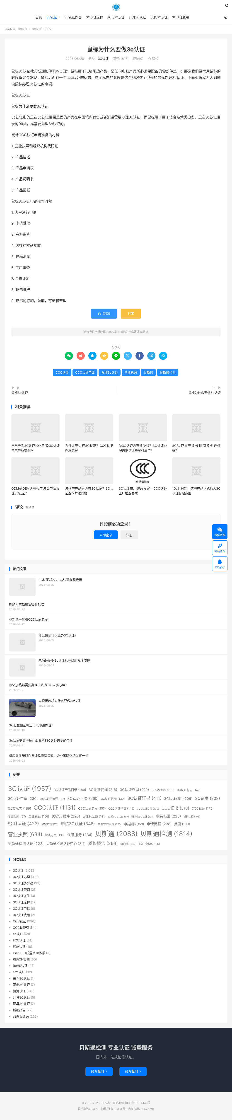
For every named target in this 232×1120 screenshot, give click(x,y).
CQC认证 (203, 808)
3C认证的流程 (52, 799)
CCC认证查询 (22, 927)
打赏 (131, 313)
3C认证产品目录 (70, 790)
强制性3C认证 (142, 816)
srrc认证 (19, 972)
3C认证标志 (189, 790)
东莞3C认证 (21, 978)
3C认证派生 (21, 896)
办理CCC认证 (118, 816)
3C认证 (116, 7)
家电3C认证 (115, 17)
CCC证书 (175, 808)
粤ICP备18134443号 (137, 1103)
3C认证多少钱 (23, 883)
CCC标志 (19, 808)
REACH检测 (21, 959)
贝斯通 (148, 372)
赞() (154, 58)
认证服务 (79, 834)
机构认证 (192, 816)
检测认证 (23, 823)
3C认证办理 (72, 17)
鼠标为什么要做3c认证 (116, 49)
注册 (129, 535)
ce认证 (18, 934)
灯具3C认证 (137, 17)
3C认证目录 (83, 798)
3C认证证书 (144, 798)
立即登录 (105, 535)
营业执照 (130, 372)
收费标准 (168, 816)
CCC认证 (62, 372)
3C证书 (207, 798)
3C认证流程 (94, 17)
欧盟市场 (49, 824)
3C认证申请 (23, 798)
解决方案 (55, 835)
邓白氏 (128, 844)
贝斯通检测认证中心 (66, 844)
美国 (182, 824)
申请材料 (134, 824)
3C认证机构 (163, 790)
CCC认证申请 (85, 372)
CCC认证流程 (92, 808)
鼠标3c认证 (19, 392)
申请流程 (159, 824)
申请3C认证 (78, 823)
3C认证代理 (103, 790)
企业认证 (38, 816)
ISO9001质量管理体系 (29, 953)
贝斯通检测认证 (26, 844)
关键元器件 (66, 816)
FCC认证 (19, 940)
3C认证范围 (113, 799)
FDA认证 (19, 946)
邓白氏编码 (149, 844)
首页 (39, 17)
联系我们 (99, 1071)
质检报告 (103, 843)
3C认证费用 (180, 17)
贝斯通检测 (168, 372)
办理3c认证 (109, 372)
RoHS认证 (20, 966)
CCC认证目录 (148, 808)
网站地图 (118, 1103)
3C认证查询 (21, 889)
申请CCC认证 (109, 824)
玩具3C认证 (158, 17)
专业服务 (17, 816)
